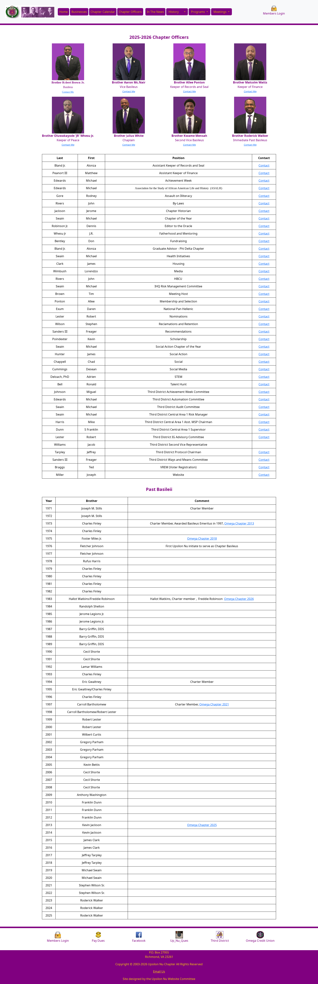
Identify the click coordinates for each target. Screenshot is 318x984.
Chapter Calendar (103, 12)
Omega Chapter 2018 (202, 538)
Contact (264, 165)
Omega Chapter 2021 (214, 704)
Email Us (159, 971)
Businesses (79, 12)
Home (63, 12)
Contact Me (68, 91)
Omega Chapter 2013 (239, 523)
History (174, 12)
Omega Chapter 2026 (239, 599)
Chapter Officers (130, 12)
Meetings (220, 12)
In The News (155, 12)
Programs (198, 12)
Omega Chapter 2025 (202, 825)
